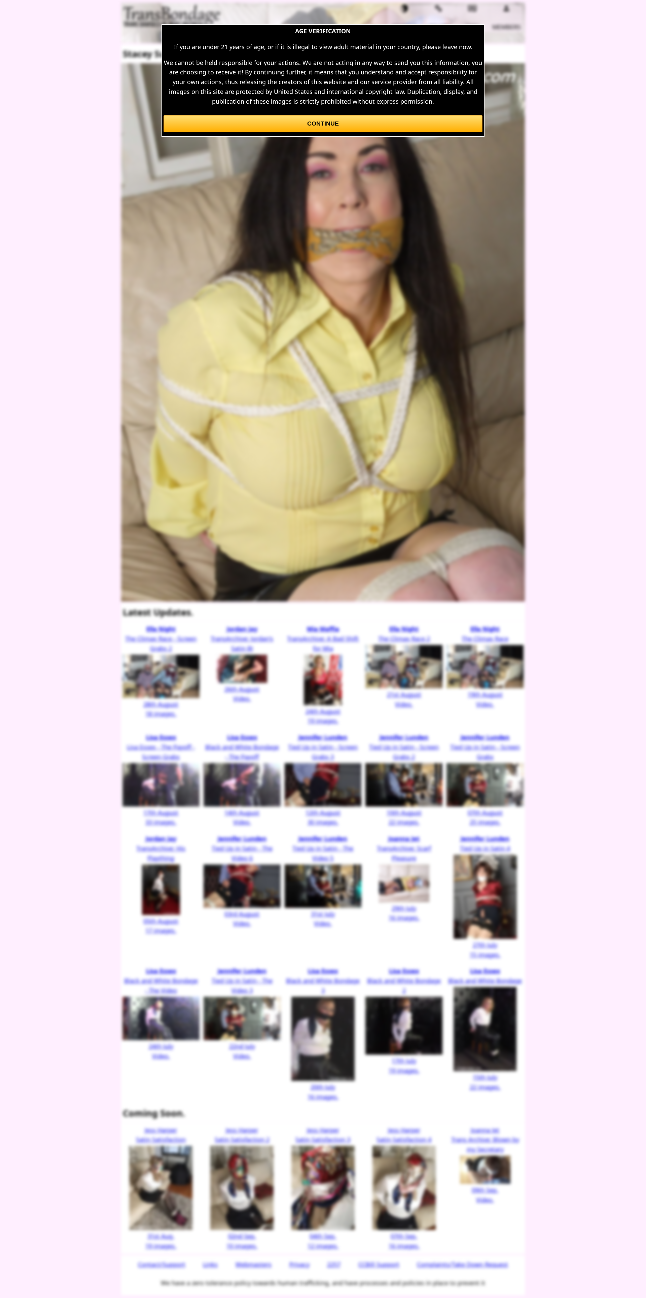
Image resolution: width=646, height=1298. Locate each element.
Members (506, 27)
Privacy (299, 1264)
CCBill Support (378, 1264)
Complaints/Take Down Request (462, 1264)
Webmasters (254, 1264)
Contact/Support (161, 1264)
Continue (323, 123)
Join (472, 27)
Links (210, 1264)
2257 (333, 1264)
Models (404, 27)
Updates (438, 27)
